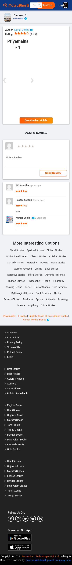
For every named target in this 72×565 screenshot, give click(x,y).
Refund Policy (14, 352)
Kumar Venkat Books (35, 319)
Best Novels (13, 373)
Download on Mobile (36, 120)
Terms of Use (14, 347)
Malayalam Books (17, 439)
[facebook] (11, 519)
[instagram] (18, 519)
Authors (11, 383)
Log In (62, 5)
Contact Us (13, 337)
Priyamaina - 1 (20, 15)
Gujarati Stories (15, 466)
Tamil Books (13, 424)
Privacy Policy (14, 342)
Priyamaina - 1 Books (15, 316)
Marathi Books (15, 420)
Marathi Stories (15, 471)
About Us (12, 332)
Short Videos (14, 388)
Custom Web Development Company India (48, 560)
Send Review (53, 173)
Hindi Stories (14, 461)
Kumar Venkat (18, 18)
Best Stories (13, 369)
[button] (39, 5)
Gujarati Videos (15, 378)
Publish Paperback (17, 393)
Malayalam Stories (17, 485)
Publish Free (45, 5)
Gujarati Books (15, 415)
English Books (36, 316)
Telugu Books (14, 429)
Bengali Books (15, 434)
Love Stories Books (57, 316)
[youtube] (33, 519)
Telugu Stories (14, 495)
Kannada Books (15, 444)
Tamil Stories (14, 490)
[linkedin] (40, 519)
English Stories (15, 476)
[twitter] (25, 519)
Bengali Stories (15, 480)
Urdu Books (13, 449)
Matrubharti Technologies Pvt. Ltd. (41, 556)
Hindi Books (13, 410)
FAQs (10, 357)
